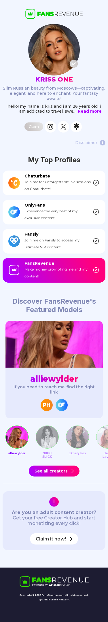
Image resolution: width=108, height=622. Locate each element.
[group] (54, 369)
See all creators (51, 471)
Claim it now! (51, 539)
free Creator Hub (53, 518)
